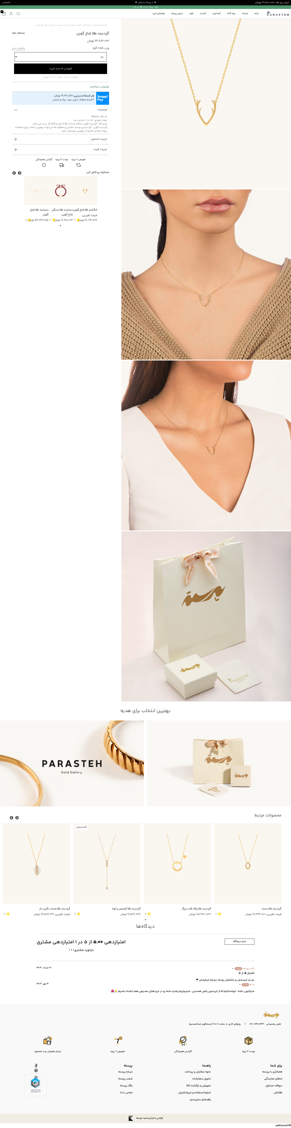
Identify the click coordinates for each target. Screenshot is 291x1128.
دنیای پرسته (177, 13)
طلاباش (278, 1093)
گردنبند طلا (76, 25)
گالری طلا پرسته (100, 25)
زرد (78, 220)
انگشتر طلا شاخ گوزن (85, 210)
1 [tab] (61, 226)
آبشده (203, 13)
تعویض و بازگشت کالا (198, 1086)
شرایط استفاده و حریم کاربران (194, 1093)
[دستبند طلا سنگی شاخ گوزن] (60, 190)
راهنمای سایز (18, 48)
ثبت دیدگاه (239, 941)
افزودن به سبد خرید (60, 68)
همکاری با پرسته (272, 1072)
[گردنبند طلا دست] (247, 863)
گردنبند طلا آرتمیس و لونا (126, 909)
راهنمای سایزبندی (200, 1099)
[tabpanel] (85, 199)
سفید (74, 220)
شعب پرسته (125, 1079)
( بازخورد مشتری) (81, 950)
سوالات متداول (273, 1086)
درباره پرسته (125, 1072)
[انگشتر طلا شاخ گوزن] (85, 190)
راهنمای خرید (158, 13)
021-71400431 (256, 1024)
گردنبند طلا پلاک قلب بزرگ (196, 909)
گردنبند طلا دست (271, 909)
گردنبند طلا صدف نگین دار (54, 909)
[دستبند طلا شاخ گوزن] (36, 190)
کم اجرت (216, 13)
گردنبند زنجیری (62, 25)
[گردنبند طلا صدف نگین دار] (36, 863)
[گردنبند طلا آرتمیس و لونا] (107, 863)
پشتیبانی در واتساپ (99, 86)
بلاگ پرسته (126, 1086)
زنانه (256, 13)
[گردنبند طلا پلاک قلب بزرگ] (177, 863)
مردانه (245, 13)
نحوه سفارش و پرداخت (198, 1072)
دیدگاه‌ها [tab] (145, 926)
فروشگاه (87, 25)
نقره (191, 13)
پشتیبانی (6, 2)
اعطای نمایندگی (273, 1079)
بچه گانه (231, 13)
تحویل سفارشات (201, 1079)
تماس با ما (126, 1093)
